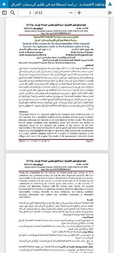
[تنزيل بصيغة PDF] (110, 4)
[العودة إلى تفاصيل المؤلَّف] (4, 4)
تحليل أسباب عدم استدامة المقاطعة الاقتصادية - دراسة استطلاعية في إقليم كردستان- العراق (62, 4)
